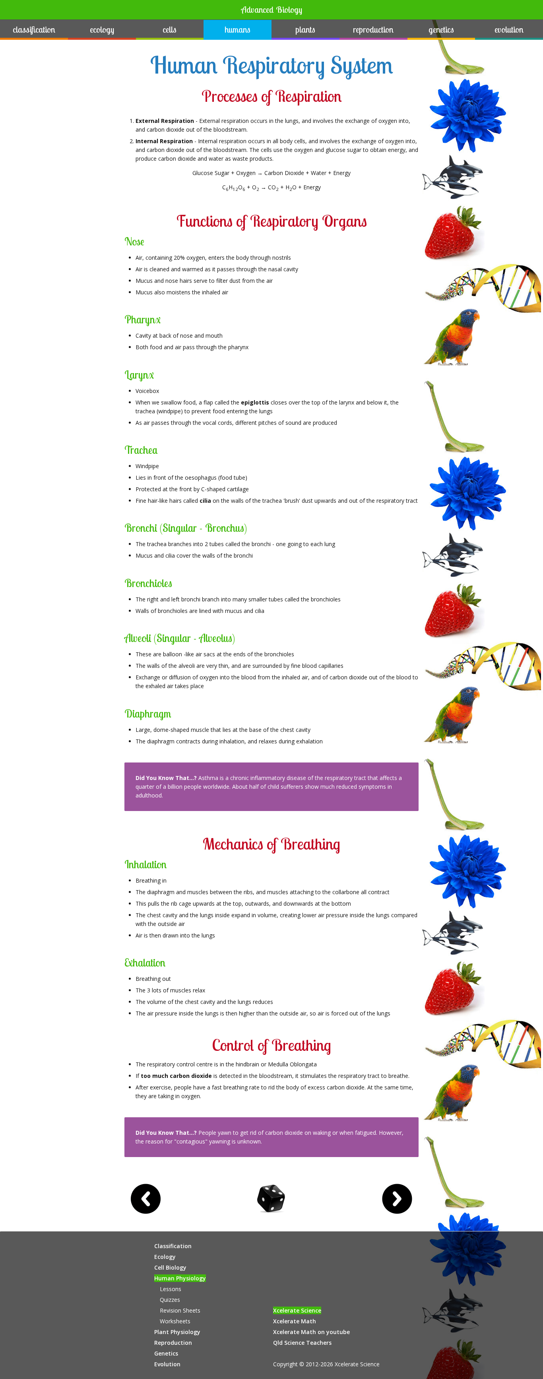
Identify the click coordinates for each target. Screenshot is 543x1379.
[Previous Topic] (146, 1199)
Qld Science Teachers (302, 1342)
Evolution (509, 29)
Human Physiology (180, 1278)
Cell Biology (170, 1267)
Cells (169, 29)
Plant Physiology (177, 1332)
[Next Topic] (397, 1199)
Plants (305, 29)
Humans (237, 29)
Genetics (441, 29)
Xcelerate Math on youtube (311, 1332)
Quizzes (170, 1299)
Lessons (170, 1289)
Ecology (102, 29)
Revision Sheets (180, 1310)
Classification (34, 29)
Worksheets (175, 1321)
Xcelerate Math (294, 1321)
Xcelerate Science (297, 1310)
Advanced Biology (271, 9)
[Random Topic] (271, 1199)
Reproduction (373, 29)
